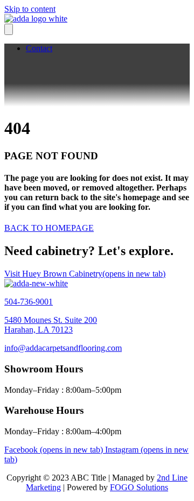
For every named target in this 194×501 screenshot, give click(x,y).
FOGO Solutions (139, 487)
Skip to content (30, 8)
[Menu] (8, 29)
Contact (39, 48)
